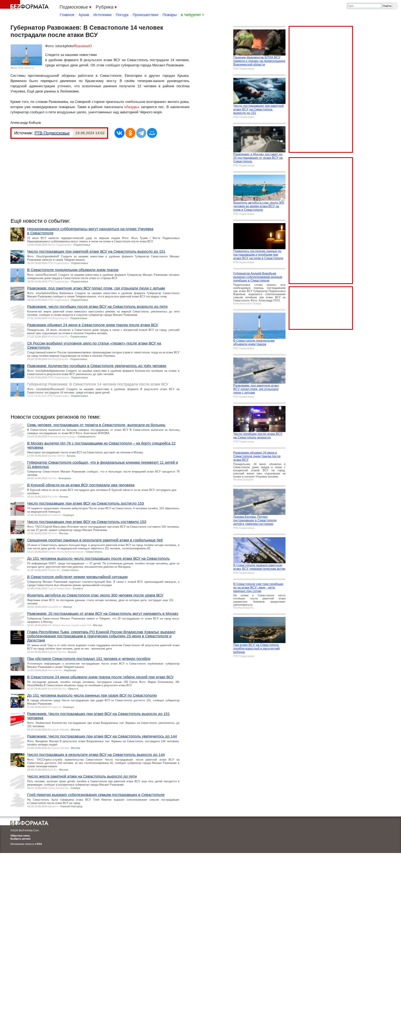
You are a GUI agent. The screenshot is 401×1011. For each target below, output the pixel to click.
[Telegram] (141, 133)
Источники (102, 15)
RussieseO (83, 46)
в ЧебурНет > (192, 15)
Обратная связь (20, 835)
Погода (122, 15)
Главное (67, 15)
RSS (39, 844)
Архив (84, 15)
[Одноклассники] (130, 133)
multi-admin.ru (26, 67)
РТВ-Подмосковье (52, 133)
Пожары (169, 15)
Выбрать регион (20, 838)
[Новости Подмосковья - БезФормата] (25, 5)
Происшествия (145, 15)
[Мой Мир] (152, 133)
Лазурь (131, 107)
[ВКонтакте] (119, 133)
